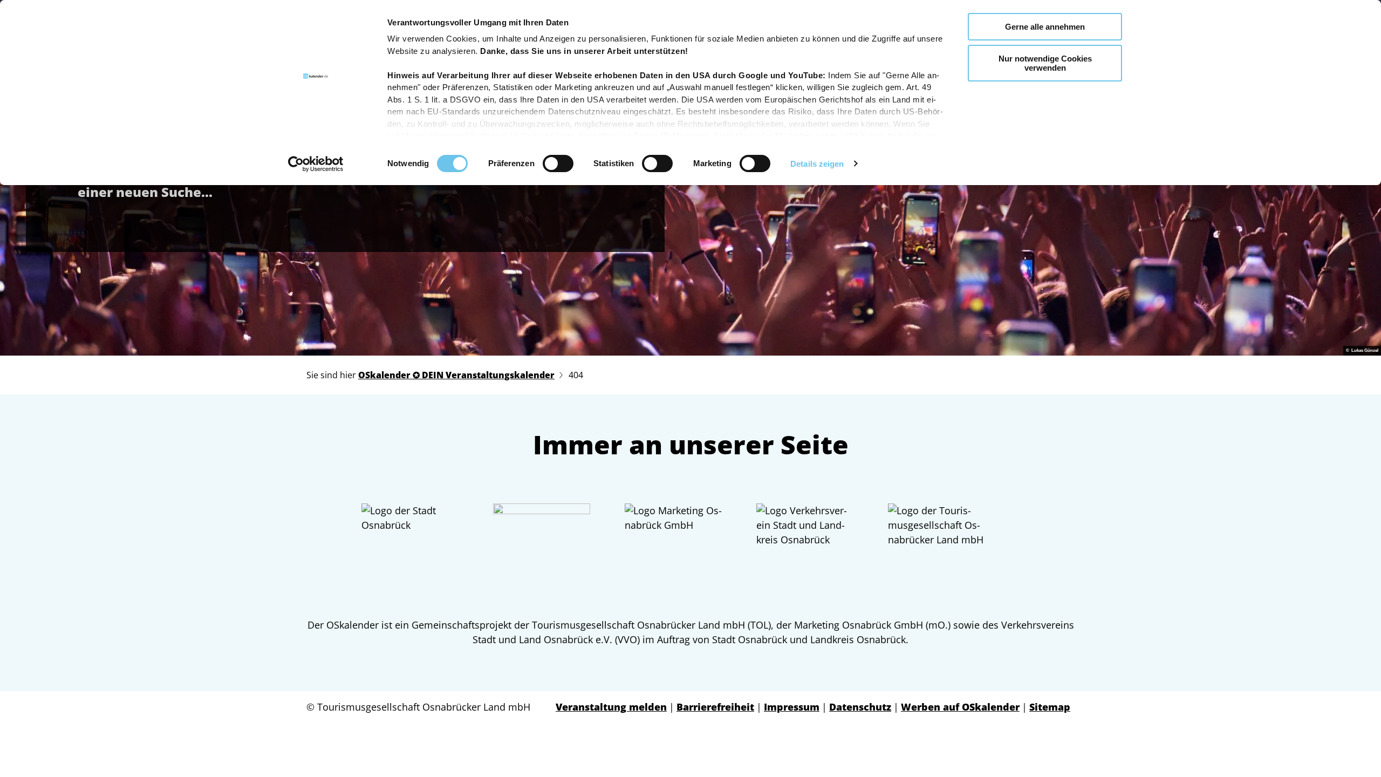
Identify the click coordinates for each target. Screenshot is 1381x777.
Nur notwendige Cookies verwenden (1045, 63)
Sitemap (1049, 706)
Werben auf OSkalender (960, 706)
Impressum (791, 706)
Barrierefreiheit (715, 706)
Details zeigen (817, 163)
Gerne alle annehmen (1045, 26)
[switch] (558, 163)
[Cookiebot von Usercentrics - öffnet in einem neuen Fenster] (316, 164)
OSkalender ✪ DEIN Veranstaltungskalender (456, 375)
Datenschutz (860, 706)
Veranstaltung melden (611, 706)
